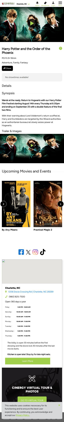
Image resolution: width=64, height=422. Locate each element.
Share (8, 68)
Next (60, 204)
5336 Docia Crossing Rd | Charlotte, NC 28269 (30, 291)
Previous (3, 204)
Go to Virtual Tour (32, 400)
